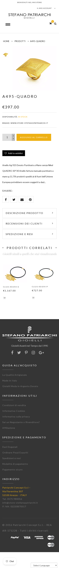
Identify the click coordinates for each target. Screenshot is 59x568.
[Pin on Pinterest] (30, 199)
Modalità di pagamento (15, 464)
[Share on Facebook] (5, 199)
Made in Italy (9, 380)
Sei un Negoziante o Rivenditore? (21, 422)
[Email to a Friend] (22, 199)
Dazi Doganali (9, 447)
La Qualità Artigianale (14, 375)
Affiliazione (8, 428)
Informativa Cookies (13, 411)
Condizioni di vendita (14, 405)
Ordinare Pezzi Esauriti (15, 452)
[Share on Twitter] (14, 199)
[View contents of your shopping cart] (50, 23)
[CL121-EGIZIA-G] (15, 273)
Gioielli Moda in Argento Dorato (20, 386)
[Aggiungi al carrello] (4, 297)
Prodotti (20, 41)
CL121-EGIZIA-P (40, 287)
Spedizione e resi (19, 234)
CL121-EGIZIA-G (11, 287)
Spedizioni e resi (11, 458)
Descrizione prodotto (24, 212)
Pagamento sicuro (12, 469)
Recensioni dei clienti (24, 223)
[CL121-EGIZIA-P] (44, 273)
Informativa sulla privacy (16, 416)
